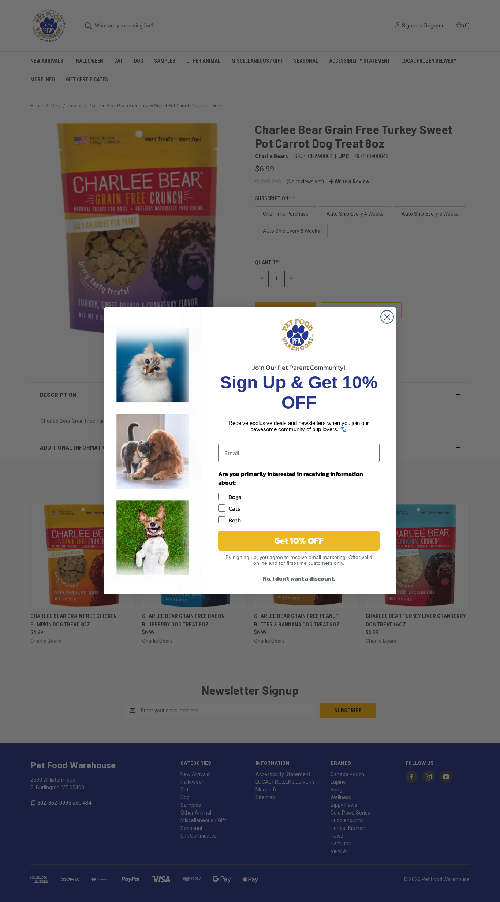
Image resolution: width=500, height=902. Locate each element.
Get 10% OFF (299, 540)
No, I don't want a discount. (299, 578)
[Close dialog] (387, 316)
